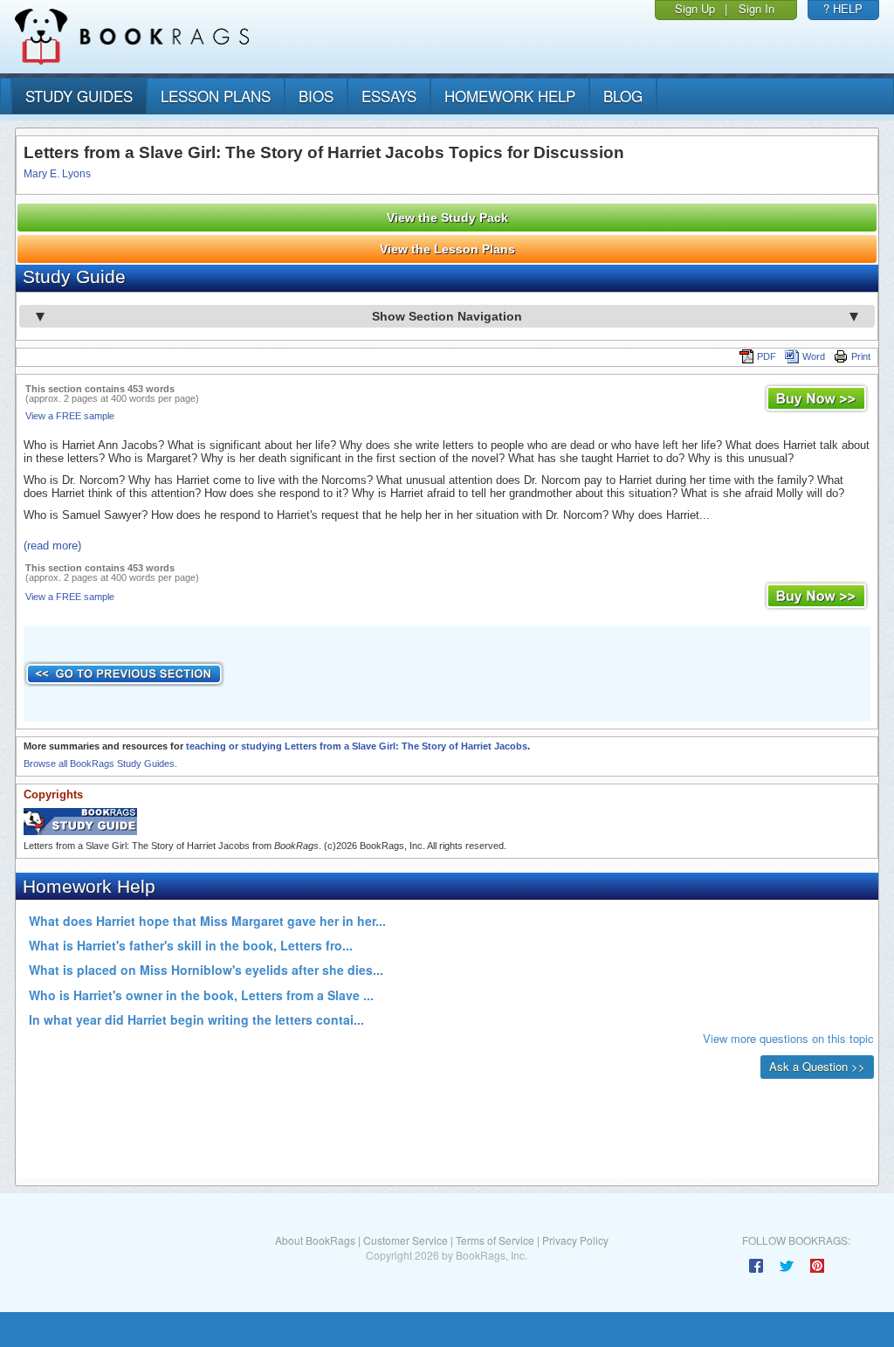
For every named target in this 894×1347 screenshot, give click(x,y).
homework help (509, 96)
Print (860, 356)
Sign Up (695, 8)
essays (388, 96)
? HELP (843, 8)
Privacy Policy (575, 1240)
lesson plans (216, 96)
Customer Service (405, 1240)
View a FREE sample (69, 416)
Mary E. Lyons (57, 174)
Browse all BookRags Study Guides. (100, 763)
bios (316, 96)
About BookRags (315, 1240)
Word (813, 356)
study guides (79, 96)
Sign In (756, 8)
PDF (766, 356)
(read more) (52, 545)
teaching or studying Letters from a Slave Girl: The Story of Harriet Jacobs (356, 746)
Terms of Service (495, 1240)
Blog (623, 96)
